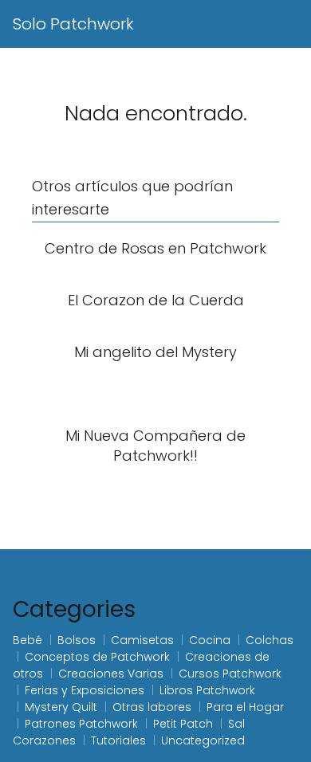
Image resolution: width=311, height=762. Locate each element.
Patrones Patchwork (81, 724)
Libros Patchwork (207, 690)
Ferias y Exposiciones (84, 690)
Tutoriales (118, 740)
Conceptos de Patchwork (97, 657)
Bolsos (76, 640)
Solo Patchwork (73, 24)
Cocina (209, 640)
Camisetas (142, 640)
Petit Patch (183, 724)
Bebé (27, 640)
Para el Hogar (245, 707)
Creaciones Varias (110, 673)
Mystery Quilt (61, 707)
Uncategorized (203, 740)
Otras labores (151, 707)
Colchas (269, 640)
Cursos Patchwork (230, 673)
